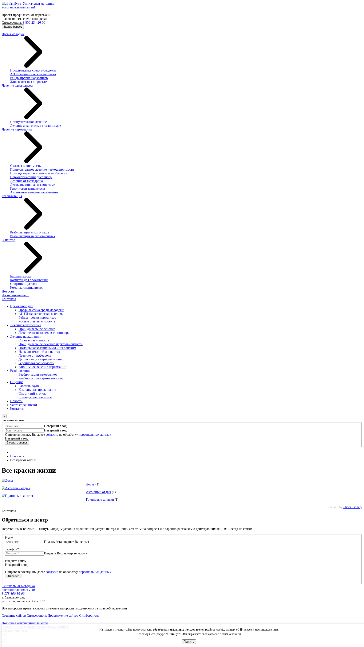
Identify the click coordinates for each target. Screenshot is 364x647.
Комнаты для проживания (29, 280)
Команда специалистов (26, 287)
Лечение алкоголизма (17, 85)
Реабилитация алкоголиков (29, 232)
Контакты (9, 299)
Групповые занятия (100, 499)
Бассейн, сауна (20, 276)
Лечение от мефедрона (26, 181)
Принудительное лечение (28, 122)
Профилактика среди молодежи (33, 70)
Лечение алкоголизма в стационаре (35, 125)
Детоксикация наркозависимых (32, 184)
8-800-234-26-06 (34, 22)
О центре (8, 240)
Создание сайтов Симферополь (24, 615)
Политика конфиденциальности (25, 623)
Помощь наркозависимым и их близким (39, 173)
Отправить (13, 576)
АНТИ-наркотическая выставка (33, 74)
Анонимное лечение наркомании (34, 192)
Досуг (90, 484)
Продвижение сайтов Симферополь (73, 615)
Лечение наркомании (17, 129)
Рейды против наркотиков (29, 78)
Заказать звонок (17, 442)
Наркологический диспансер (31, 177)
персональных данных (95, 434)
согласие (52, 434)
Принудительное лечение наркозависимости (42, 169)
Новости (8, 291)
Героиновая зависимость (28, 188)
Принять (189, 641)
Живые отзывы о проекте (28, 82)
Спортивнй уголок (23, 284)
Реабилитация (12, 196)
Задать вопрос (12, 26)
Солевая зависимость (25, 165)
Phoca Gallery (352, 507)
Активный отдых (98, 492)
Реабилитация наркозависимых (32, 236)
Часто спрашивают (15, 295)
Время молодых (13, 34)
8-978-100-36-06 (13, 593)
